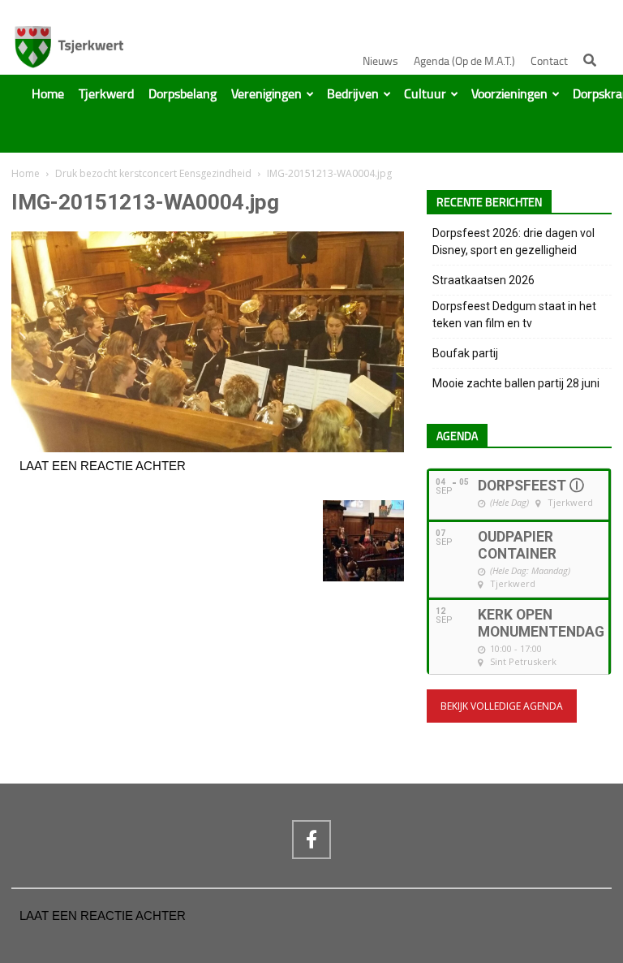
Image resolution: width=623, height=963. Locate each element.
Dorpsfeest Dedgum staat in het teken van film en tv (514, 315)
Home (48, 94)
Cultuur (425, 94)
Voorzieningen (509, 94)
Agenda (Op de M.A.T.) (464, 61)
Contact (549, 61)
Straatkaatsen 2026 (483, 280)
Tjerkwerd (106, 94)
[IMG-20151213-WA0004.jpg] (207, 448)
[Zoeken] (589, 60)
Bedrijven (353, 94)
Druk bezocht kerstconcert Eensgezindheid (153, 173)
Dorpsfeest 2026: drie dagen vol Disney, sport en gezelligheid (513, 242)
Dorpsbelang (182, 94)
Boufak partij (465, 353)
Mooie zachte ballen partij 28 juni (515, 383)
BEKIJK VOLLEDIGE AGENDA (501, 706)
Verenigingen (266, 94)
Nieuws (380, 61)
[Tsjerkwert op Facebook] (311, 839)
